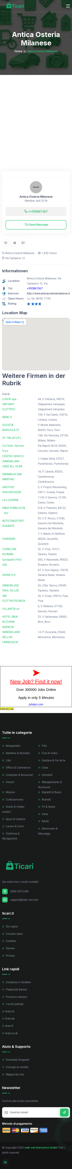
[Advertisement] (36, 113)
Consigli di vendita (16, 1067)
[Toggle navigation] (68, 6)
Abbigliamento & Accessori (50, 784)
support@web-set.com (24, 899)
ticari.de (10, 1018)
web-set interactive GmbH (40, 1147)
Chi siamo (11, 926)
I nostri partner (14, 1004)
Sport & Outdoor (15, 819)
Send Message (38, 224)
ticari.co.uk (11, 1033)
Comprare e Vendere (18, 982)
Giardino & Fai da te (53, 760)
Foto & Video (49, 753)
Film (44, 745)
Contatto (10, 941)
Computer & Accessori (19, 775)
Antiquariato (12, 745)
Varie (44, 814)
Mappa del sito (14, 1074)
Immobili (46, 775)
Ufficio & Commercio (18, 767)
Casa (44, 767)
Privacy (10, 955)
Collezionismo (14, 799)
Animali (46, 799)
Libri (8, 760)
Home (18, 51)
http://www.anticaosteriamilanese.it (48, 293)
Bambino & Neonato (17, 753)
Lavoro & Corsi (14, 826)
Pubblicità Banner (16, 989)
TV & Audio (48, 806)
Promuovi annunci (16, 997)
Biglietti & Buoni (51, 792)
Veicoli (9, 782)
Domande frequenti (17, 1059)
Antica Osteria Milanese (36, 196)
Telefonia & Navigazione (11, 836)
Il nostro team (14, 934)
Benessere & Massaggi (48, 831)
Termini (10, 948)
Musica (10, 792)
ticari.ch (9, 1011)
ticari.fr (9, 1026)
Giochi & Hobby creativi (13, 809)
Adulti (45, 821)
